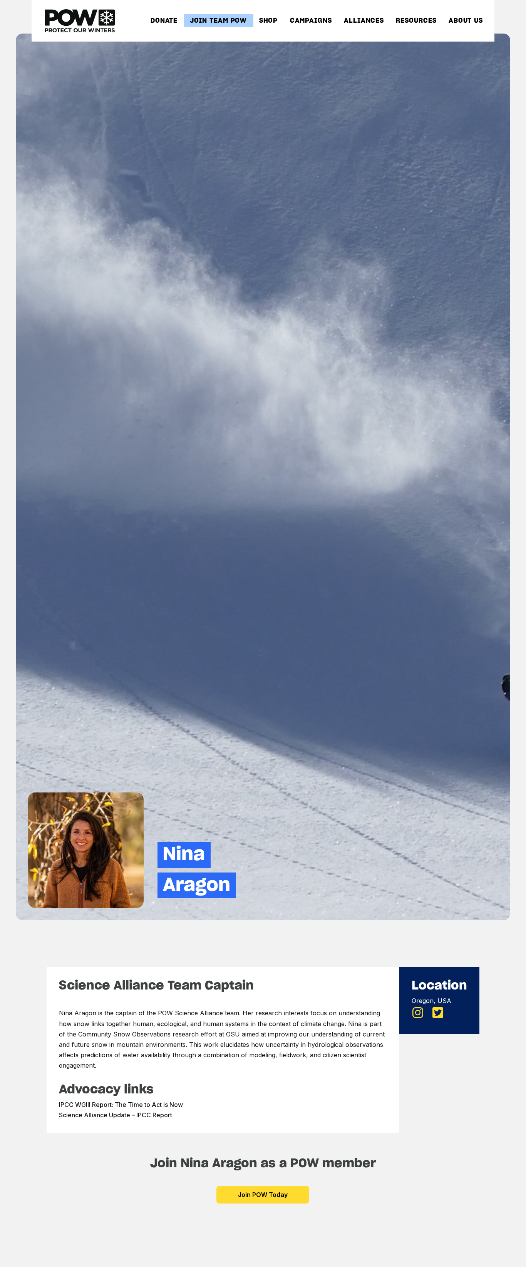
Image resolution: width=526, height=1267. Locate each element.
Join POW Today (263, 1194)
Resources (416, 21)
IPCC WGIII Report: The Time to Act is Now (121, 1104)
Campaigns (311, 21)
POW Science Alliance (190, 1013)
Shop (268, 21)
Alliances (364, 21)
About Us (466, 21)
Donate (164, 21)
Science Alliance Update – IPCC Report (115, 1115)
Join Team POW (218, 21)
